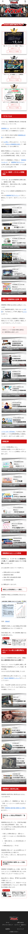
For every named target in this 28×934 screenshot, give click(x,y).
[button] (25, 493)
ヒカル (25, 311)
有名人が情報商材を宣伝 (13, 144)
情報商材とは (5, 128)
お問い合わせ (20, 922)
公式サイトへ (14, 48)
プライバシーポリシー (7, 924)
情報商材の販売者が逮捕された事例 (15, 808)
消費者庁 (7, 621)
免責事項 (7, 929)
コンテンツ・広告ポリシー (20, 925)
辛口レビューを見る (14, 51)
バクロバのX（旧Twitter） (8, 431)
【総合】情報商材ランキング (12, 678)
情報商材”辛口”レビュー (17, 162)
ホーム (7, 922)
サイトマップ (20, 929)
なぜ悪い (6, 142)
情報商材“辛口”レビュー (12, 195)
